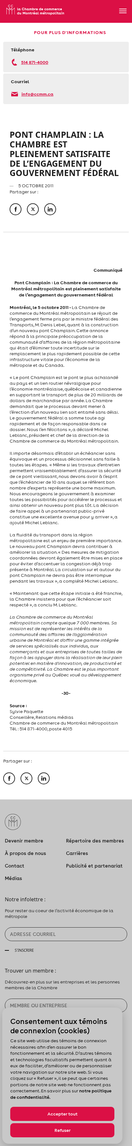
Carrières (77, 853)
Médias (13, 878)
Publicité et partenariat (94, 866)
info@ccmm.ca (37, 94)
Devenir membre (24, 841)
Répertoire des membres (95, 841)
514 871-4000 (34, 62)
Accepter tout (62, 1114)
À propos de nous (25, 853)
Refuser (62, 1130)
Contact (14, 866)
